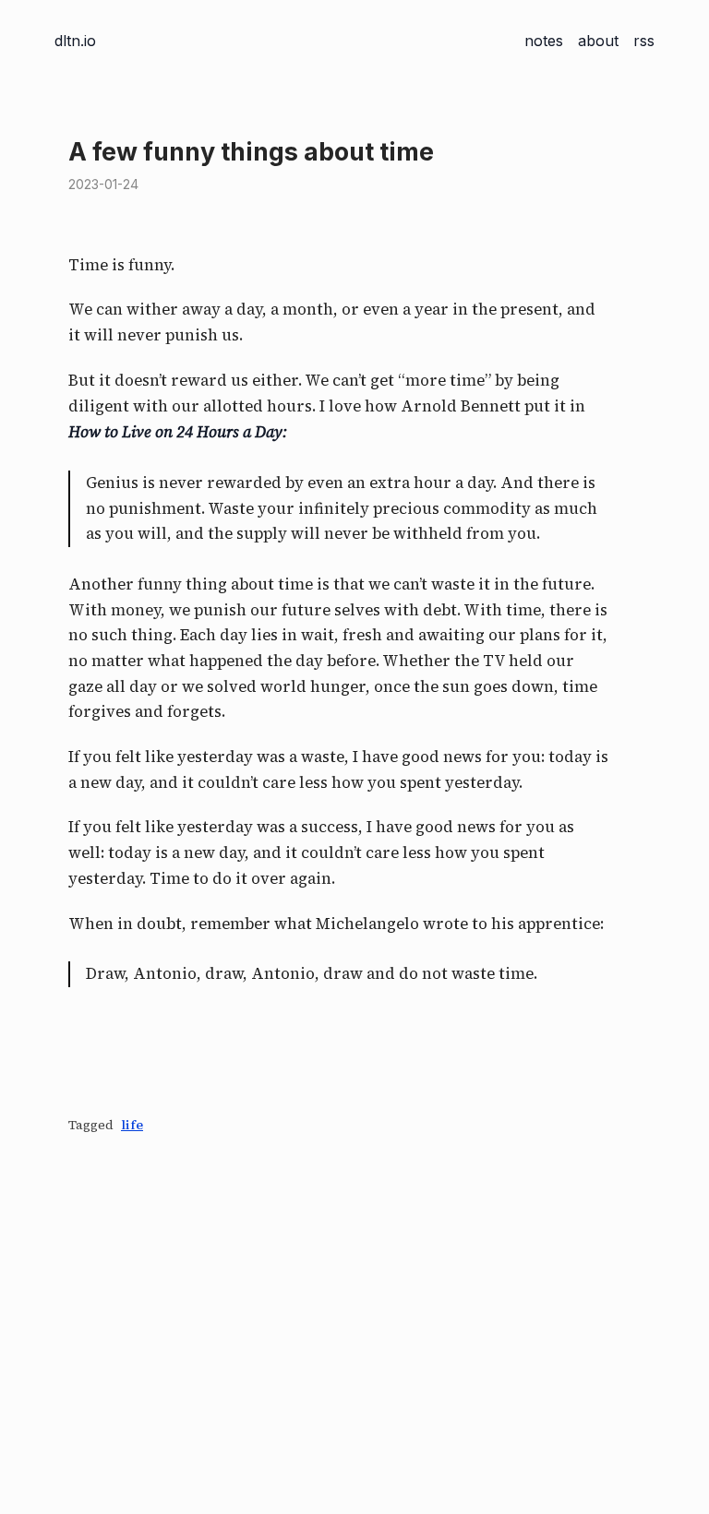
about (598, 40)
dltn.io (75, 40)
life (132, 1124)
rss (644, 40)
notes (543, 40)
